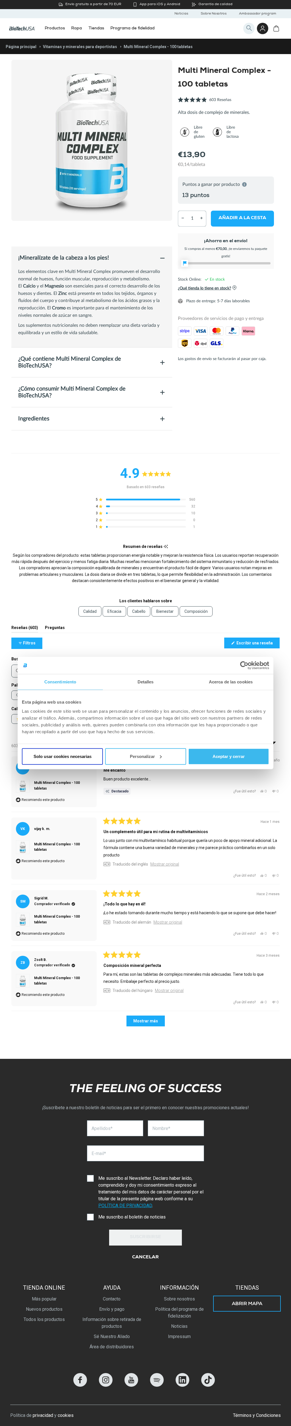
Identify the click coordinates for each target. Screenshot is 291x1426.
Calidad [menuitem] (90, 611)
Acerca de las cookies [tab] (231, 681)
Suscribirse (145, 1237)
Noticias (181, 14)
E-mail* (99, 1153)
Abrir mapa (247, 1304)
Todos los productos (44, 1319)
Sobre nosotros (179, 1299)
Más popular (44, 1299)
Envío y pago (111, 1309)
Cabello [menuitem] (139, 611)
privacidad (43, 1415)
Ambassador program (257, 14)
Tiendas (247, 1287)
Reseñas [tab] (24, 629)
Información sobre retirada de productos (111, 1323)
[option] (91, 140)
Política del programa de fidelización (179, 1312)
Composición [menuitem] (196, 611)
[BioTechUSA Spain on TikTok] (208, 1385)
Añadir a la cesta (242, 218)
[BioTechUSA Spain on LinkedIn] (182, 1385)
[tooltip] (166, 546)
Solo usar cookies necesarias (63, 756)
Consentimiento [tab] (60, 681)
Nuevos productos (44, 1309)
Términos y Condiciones (257, 1415)
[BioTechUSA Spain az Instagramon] (106, 1385)
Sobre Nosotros (213, 14)
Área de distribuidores (112, 1346)
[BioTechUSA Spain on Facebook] (80, 1385)
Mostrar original (164, 864)
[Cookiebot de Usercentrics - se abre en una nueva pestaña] (244, 665)
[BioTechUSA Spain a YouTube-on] (131, 1385)
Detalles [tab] (146, 681)
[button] (204, 103)
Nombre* (161, 1128)
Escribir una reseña (258, 644)
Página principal (21, 46)
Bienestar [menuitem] (165, 611)
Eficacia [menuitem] (114, 611)
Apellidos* (102, 1128)
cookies (66, 1415)
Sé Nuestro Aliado (112, 1336)
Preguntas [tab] (55, 629)
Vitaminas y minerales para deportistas (80, 46)
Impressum (179, 1336)
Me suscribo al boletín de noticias (132, 1217)
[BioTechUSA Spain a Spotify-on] (157, 1385)
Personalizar (142, 756)
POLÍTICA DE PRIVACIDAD (125, 1205)
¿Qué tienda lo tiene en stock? (204, 288)
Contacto (111, 1299)
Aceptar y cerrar (229, 756)
